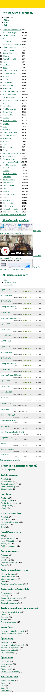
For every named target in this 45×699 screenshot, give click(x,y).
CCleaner (6, 56)
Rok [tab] (5, 25)
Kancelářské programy (11, 532)
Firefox (5, 79)
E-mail (3, 527)
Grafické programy (9, 475)
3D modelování (6, 489)
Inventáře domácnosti (9, 562)
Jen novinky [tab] (8, 285)
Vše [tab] (5, 280)
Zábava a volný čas (9, 676)
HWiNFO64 (7, 88)
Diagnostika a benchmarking (11, 598)
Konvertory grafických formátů (12, 631)
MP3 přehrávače (7, 652)
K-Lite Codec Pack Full (11, 70)
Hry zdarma (6, 494)
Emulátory (5, 498)
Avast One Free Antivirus (12, 30)
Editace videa (6, 669)
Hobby (3, 557)
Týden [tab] (6, 20)
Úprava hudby (7, 638)
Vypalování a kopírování (9, 647)
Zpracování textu (7, 538)
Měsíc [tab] (6, 22)
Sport (3, 688)
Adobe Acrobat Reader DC (12, 44)
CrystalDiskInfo (8, 50)
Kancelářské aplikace (9, 541)
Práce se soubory (7, 593)
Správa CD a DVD (7, 642)
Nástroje (4, 524)
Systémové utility (7, 600)
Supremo (6, 124)
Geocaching (5, 690)
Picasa (5, 68)
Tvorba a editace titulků (10, 671)
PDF (2, 536)
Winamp (6, 76)
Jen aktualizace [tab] (10, 282)
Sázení (3, 685)
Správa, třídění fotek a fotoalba (12, 633)
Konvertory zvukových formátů (12, 645)
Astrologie (5, 683)
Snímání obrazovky (8, 486)
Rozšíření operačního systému (14, 570)
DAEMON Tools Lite (10, 59)
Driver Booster (8, 85)
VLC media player (9, 35)
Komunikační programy (9, 522)
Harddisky (4, 595)
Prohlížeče (5, 479)
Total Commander (9, 47)
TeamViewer (7, 82)
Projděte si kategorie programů (19, 465)
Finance (4, 565)
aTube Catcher (8, 206)
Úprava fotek (7, 627)
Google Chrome (8, 53)
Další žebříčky (21, 215)
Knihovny (4, 619)
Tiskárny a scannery (8, 546)
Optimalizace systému (9, 603)
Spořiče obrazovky (8, 576)
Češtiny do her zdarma (9, 503)
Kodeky (3, 666)
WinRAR (6, 38)
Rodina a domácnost (10, 551)
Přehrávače (5, 661)
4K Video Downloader (10, 209)
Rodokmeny (5, 555)
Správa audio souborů (9, 650)
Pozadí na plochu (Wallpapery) (12, 584)
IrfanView (6, 65)
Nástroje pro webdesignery (11, 612)
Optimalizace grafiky (9, 484)
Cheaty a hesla (6, 505)
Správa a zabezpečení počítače (15, 589)
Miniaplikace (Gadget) (9, 579)
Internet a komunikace (11, 513)
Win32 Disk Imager (9, 32)
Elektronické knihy (8, 680)
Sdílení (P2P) (5, 519)
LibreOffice (7, 41)
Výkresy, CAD (5, 543)
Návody (3, 508)
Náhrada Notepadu (8, 574)
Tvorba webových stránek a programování (20, 608)
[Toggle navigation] (42, 4)
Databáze (4, 617)
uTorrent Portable (9, 73)
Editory (3, 614)
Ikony (3, 581)
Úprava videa (7, 657)
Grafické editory (7, 481)
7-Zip (5, 62)
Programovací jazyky (8, 622)
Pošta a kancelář (9, 179)
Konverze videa (6, 664)
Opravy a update (7, 500)
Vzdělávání (5, 560)
